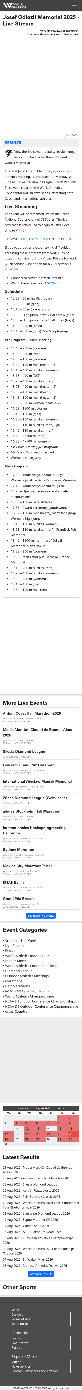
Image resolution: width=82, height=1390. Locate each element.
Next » (61, 1108)
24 (6, 1139)
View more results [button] (41, 1274)
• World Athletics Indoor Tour (26, 955)
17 (6, 1134)
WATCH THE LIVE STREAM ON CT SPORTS (41, 239)
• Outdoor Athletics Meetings (26, 976)
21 (48, 1134)
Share (73, 135)
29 (59, 1139)
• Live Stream (13, 945)
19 (27, 1134)
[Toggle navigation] (74, 5)
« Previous (23, 1108)
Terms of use (20, 1319)
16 (70, 1128)
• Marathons (12, 981)
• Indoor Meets (15, 960)
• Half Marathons (16, 986)
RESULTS (13, 143)
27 (37, 1139)
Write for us (20, 1324)
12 (27, 1128)
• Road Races (27, 991)
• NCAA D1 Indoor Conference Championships (39, 1001)
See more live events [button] (41, 915)
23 (70, 1134)
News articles (21, 1366)
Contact (17, 1314)
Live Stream (19, 1343)
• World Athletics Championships (29, 996)
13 (37, 1128)
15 (59, 1128)
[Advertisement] (41, 83)
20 (37, 1134)
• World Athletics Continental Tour (30, 965)
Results (16, 1347)
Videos (16, 1362)
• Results (9, 950)
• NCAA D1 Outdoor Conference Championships (40, 1006)
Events (16, 1338)
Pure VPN (12, 269)
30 (70, 1139)
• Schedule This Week (20, 940)
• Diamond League (17, 971)
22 (59, 1134)
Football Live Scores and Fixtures (34, 1371)
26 (27, 1139)
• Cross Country (15, 1011)
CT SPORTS (51, 283)
